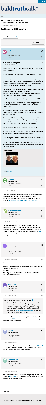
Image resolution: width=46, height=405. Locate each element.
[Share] (41, 56)
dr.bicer (9, 171)
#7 (42, 371)
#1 (42, 62)
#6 (42, 342)
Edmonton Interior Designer (22, 319)
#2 (42, 191)
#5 (42, 296)
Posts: (10, 57)
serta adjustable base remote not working (23, 200)
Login (41, 2)
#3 (42, 222)
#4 (42, 259)
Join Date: (11, 55)
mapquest (12, 377)
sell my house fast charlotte (24, 310)
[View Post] (32, 300)
